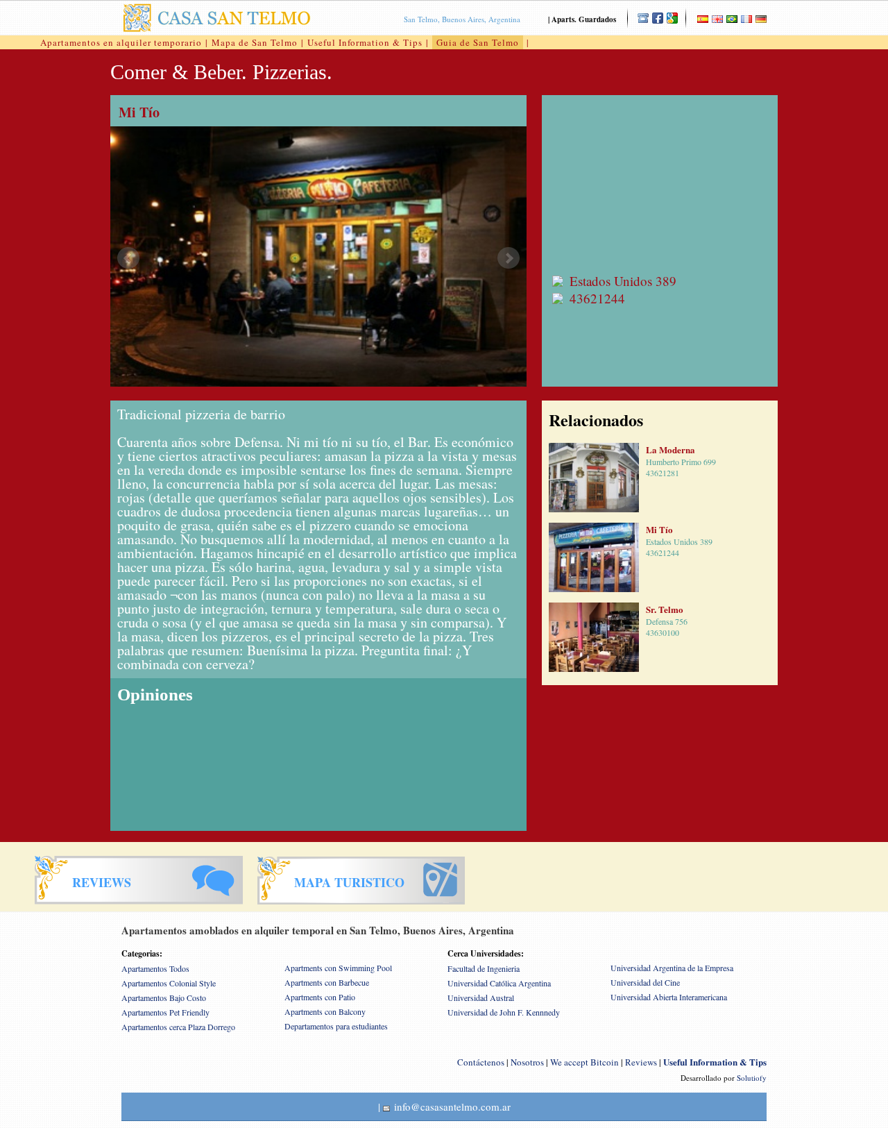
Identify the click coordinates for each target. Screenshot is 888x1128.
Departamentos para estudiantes (336, 1026)
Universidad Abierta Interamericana (668, 996)
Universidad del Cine (645, 982)
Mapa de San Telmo (255, 42)
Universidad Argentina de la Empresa (671, 967)
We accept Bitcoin (584, 1062)
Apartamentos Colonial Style (168, 982)
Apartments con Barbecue (326, 982)
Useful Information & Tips (364, 42)
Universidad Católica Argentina (499, 982)
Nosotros (527, 1062)
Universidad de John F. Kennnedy (503, 1012)
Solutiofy (752, 1077)
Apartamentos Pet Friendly (165, 1012)
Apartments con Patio (319, 996)
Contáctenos (480, 1062)
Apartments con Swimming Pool (338, 967)
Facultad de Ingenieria (483, 968)
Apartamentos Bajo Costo (163, 997)
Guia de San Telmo (477, 42)
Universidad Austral (480, 997)
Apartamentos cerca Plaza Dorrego (178, 1026)
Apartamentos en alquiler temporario (121, 42)
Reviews (641, 1062)
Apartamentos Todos (155, 968)
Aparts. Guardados (584, 19)
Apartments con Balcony (325, 1011)
